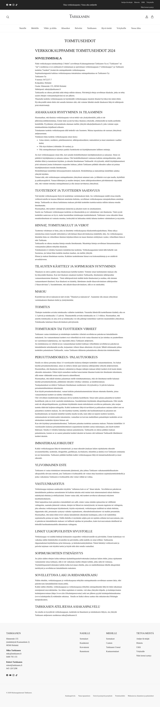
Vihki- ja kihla (50, 28)
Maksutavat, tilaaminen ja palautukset (141, 696)
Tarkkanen (91, 28)
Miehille (35, 28)
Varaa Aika (136, 28)
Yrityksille (150, 2)
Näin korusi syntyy (147, 7)
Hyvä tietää (107, 28)
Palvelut (78, 28)
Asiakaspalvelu (70, 696)
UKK (143, 2)
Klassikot (66, 28)
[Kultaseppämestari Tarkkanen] (80, 17)
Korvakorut (84, 647)
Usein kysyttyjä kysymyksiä (102, 696)
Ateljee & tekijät (126, 2)
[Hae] (7, 17)
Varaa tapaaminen (84, 696)
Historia (137, 2)
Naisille (22, 28)
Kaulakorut (84, 643)
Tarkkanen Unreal (113, 647)
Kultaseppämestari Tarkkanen (22, 693)
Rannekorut (84, 651)
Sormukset (84, 639)
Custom (109, 643)
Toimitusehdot (120, 696)
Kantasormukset (112, 651)
